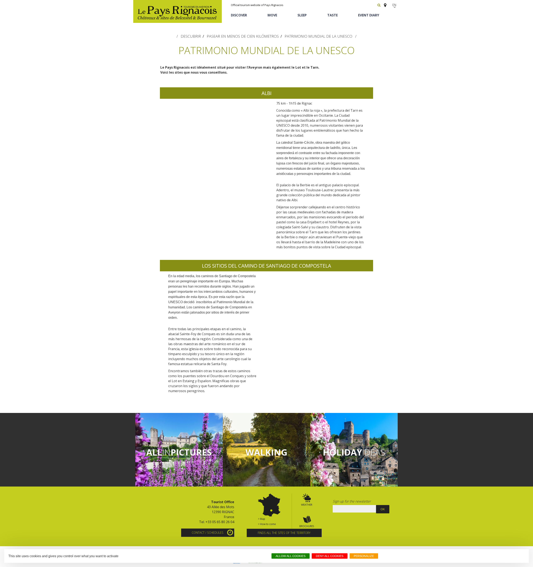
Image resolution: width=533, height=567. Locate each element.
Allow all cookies (290, 556)
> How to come (267, 524)
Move (272, 15)
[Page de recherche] (379, 5)
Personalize (364, 556)
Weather (306, 504)
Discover (239, 15)
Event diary (368, 15)
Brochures (306, 526)
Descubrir (191, 36)
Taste (332, 15)
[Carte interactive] (384, 3)
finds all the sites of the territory (284, 533)
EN (394, 5)
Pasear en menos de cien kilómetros (243, 36)
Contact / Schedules (207, 533)
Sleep (302, 15)
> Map (261, 519)
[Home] (177, 11)
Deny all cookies (329, 556)
